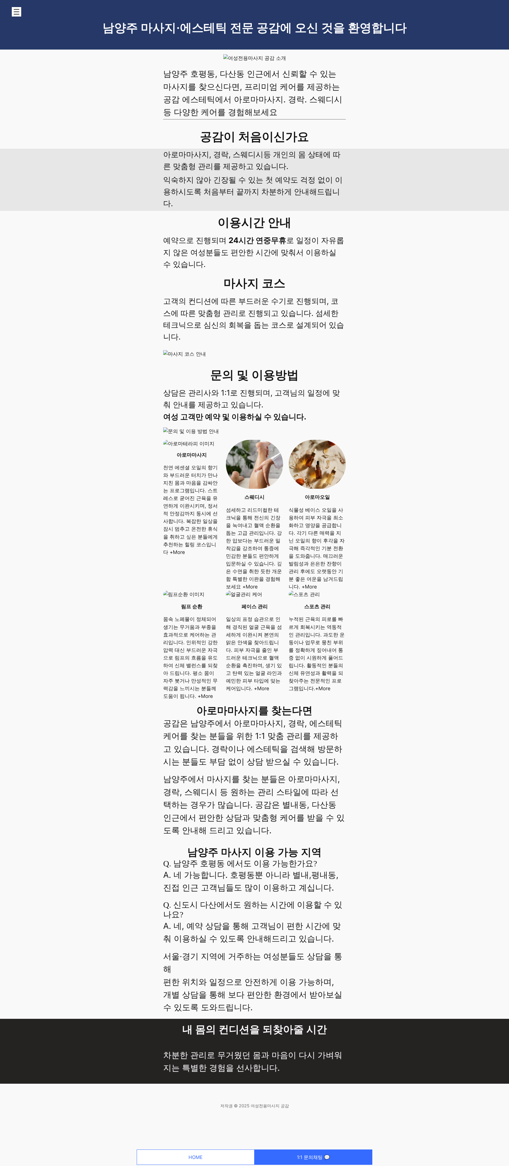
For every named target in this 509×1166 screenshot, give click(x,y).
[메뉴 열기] (16, 12)
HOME (196, 1157)
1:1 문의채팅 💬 (313, 1157)
